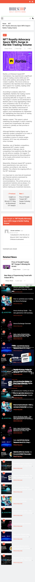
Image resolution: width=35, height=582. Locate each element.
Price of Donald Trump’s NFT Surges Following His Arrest (21, 264)
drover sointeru (15, 230)
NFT (5, 35)
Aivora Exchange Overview (22, 323)
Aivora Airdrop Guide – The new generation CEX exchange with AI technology (23, 313)
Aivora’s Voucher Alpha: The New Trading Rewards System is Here (23, 383)
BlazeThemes (17, 456)
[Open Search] (30, 18)
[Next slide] (32, 1)
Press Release (17, 292)
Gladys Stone (8, 48)
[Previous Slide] (29, 1)
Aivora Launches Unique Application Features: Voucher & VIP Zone (23, 289)
